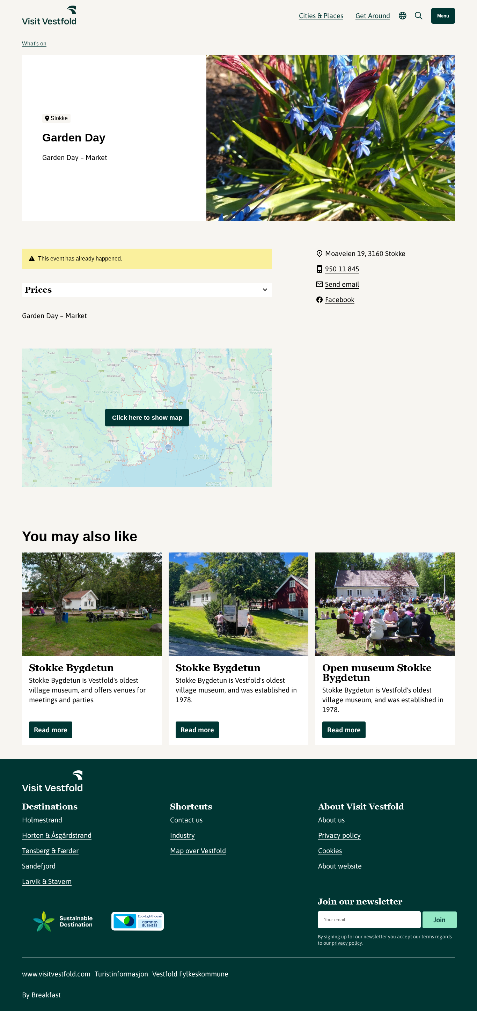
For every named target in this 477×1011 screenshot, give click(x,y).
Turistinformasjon (121, 974)
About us (331, 820)
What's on (34, 43)
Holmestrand (42, 820)
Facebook (339, 299)
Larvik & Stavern (47, 881)
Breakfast (46, 995)
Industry (182, 835)
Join (439, 920)
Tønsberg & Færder (50, 851)
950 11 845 (342, 269)
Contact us (186, 820)
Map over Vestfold (198, 851)
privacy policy (347, 943)
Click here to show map (147, 417)
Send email (342, 284)
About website (340, 866)
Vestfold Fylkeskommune (190, 974)
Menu (443, 16)
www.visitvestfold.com (56, 974)
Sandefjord (39, 866)
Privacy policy (339, 835)
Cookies (330, 851)
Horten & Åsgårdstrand (56, 835)
